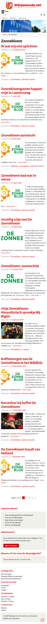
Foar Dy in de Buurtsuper (14, 517)
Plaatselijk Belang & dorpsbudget (11, 576)
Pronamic (16, 618)
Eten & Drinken (6, 599)
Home (5, 34)
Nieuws (4, 18)
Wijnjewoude (23, 6)
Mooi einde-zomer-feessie (14, 520)
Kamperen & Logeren (7, 596)
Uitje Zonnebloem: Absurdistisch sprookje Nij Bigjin (20, 312)
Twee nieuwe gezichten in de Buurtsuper (19, 515)
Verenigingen (5, 585)
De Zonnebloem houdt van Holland (20, 451)
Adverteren (22, 18)
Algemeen (15, 166)
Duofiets (3, 610)
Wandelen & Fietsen (7, 601)
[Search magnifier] (44, 14)
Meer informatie (11, 545)
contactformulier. (25, 559)
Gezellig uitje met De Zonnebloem (16, 221)
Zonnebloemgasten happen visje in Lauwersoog (21, 91)
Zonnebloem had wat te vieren (18, 177)
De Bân (3, 588)
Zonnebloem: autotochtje (20, 266)
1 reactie (25, 349)
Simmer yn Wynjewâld (12, 525)
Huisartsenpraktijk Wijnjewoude (11, 579)
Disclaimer (13, 18)
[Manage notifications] (42, 620)
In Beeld (3, 590)
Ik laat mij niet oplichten (19, 46)
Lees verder (6, 122)
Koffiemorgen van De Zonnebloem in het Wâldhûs (22, 361)
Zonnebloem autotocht (18, 135)
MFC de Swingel (6, 574)
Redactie (4, 608)
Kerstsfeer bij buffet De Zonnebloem (18, 405)
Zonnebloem (16, 79)
